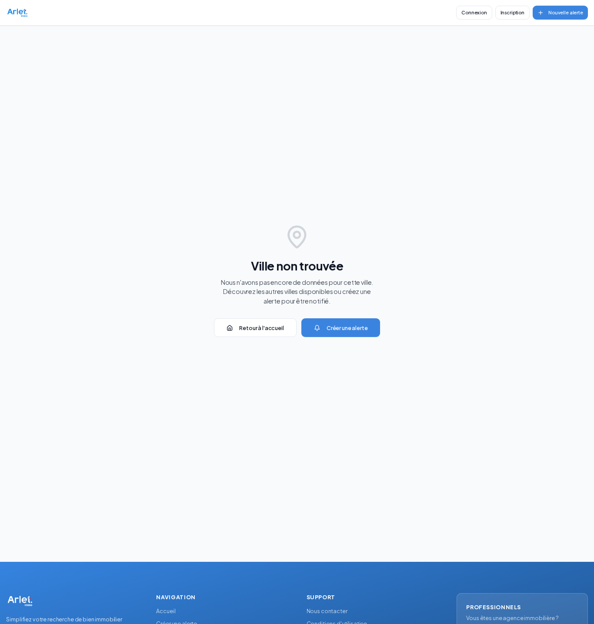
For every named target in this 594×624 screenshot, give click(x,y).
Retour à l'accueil (261, 327)
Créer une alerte (347, 327)
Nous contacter (327, 610)
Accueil (165, 610)
